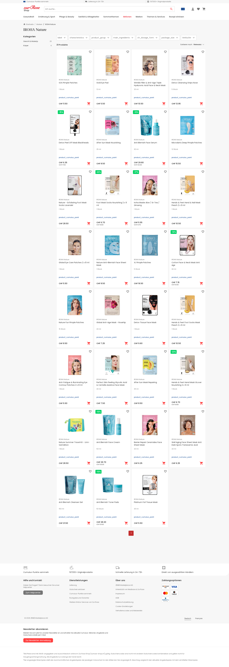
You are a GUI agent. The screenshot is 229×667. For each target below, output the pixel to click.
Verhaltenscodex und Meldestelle (129, 610)
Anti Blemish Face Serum (145, 142)
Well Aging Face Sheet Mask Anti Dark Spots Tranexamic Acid (187, 443)
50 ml (98, 449)
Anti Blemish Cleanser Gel (71, 502)
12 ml (98, 89)
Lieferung (73, 585)
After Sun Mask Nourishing (108, 142)
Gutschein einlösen (77, 589)
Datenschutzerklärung (124, 602)
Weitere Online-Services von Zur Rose (84, 602)
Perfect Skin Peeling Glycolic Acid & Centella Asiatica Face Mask (111, 383)
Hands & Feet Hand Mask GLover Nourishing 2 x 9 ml (187, 383)
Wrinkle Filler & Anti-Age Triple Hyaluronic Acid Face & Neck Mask (150, 84)
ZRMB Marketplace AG (124, 585)
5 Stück (175, 89)
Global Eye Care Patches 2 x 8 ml (74, 262)
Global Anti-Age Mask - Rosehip (111, 322)
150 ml (61, 509)
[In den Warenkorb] (89, 104)
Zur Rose (140, 589)
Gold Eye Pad (102, 82)
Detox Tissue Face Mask (145, 322)
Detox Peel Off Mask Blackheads (74, 142)
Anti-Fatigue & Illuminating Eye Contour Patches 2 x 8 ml (73, 383)
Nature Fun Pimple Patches (71, 322)
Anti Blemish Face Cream (108, 442)
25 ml (98, 149)
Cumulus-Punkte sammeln (80, 593)
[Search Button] (171, 9)
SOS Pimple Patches (68, 82)
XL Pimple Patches (142, 262)
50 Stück (100, 509)
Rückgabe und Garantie (79, 598)
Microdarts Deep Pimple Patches (187, 142)
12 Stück (175, 149)
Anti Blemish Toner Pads (107, 502)
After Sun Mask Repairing (145, 382)
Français (198, 618)
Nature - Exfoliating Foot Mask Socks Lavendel (73, 204)
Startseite (30, 24)
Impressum (120, 593)
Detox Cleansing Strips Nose (185, 82)
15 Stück (62, 329)
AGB (117, 598)
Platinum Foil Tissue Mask (146, 502)
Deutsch (187, 618)
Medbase (131, 589)
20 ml (136, 89)
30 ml (136, 149)
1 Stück (61, 89)
